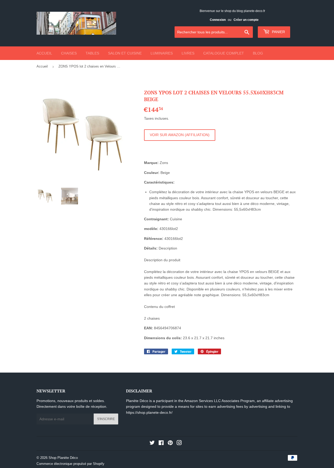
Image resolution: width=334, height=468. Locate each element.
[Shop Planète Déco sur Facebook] (161, 443)
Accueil (44, 53)
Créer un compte (246, 20)
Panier (278, 32)
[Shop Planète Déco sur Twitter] (152, 443)
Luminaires (162, 53)
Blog (258, 53)
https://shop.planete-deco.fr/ (149, 412)
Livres (188, 53)
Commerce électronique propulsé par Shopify (70, 464)
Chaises (69, 53)
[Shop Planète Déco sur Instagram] (179, 443)
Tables (92, 53)
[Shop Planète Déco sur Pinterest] (170, 443)
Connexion (218, 20)
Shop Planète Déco (63, 458)
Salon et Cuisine (125, 53)
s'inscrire (106, 419)
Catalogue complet (223, 53)
